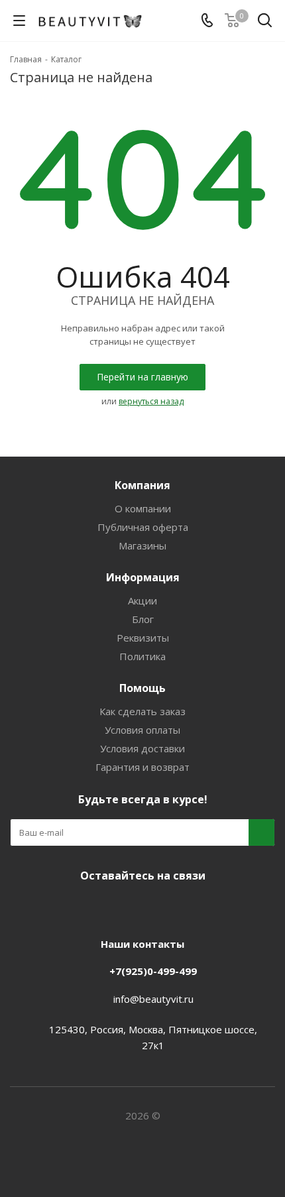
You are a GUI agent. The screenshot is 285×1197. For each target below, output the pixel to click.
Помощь (142, 688)
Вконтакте (89, 906)
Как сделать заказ (142, 711)
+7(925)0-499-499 (153, 971)
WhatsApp (189, 906)
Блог (143, 619)
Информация (143, 577)
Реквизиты (143, 637)
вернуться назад (151, 401)
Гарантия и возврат (142, 766)
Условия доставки (142, 748)
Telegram (122, 906)
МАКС (155, 906)
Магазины (142, 545)
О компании (143, 508)
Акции (142, 600)
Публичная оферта (142, 527)
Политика (142, 656)
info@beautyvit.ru (153, 998)
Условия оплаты (142, 729)
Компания (142, 485)
